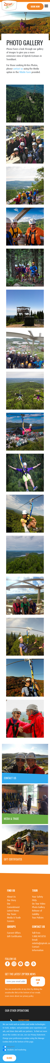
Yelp (33, 963)
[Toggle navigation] (46, 6)
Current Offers (14, 932)
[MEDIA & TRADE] (25, 799)
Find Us (11, 890)
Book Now (35, 6)
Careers (10, 921)
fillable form (25, 72)
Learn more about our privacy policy (19, 996)
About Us (11, 896)
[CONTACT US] (25, 759)
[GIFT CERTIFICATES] (25, 840)
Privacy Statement (38, 1035)
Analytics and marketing (16, 1050)
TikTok (20, 963)
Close (9, 1058)
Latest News (13, 910)
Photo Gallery (38, 907)
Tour (35, 890)
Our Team (11, 914)
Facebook (7, 963)
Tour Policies (38, 917)
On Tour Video (38, 903)
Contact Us (38, 926)
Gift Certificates (14, 936)
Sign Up (38, 981)
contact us (18, 68)
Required (10, 1046)
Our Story (11, 900)
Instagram (14, 963)
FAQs (34, 900)
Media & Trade (14, 917)
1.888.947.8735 (39, 936)
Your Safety (37, 896)
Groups (11, 926)
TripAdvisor (27, 963)
